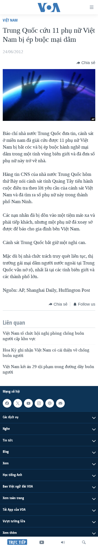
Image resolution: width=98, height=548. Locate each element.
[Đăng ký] (60, 403)
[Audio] (63, 542)
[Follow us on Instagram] (39, 403)
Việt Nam (10, 20)
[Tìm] (84, 542)
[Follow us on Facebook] (7, 403)
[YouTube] (41, 542)
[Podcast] (49, 403)
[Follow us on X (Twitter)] (17, 403)
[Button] (86, 63)
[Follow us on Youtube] (28, 403)
